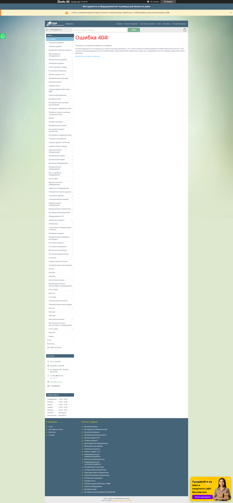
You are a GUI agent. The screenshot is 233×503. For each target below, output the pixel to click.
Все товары (51, 39)
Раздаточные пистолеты (58, 261)
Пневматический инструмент (60, 50)
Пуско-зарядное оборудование (55, 174)
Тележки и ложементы (57, 139)
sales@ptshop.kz (56, 382)
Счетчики (52, 258)
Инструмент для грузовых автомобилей (59, 103)
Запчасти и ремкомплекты (94, 459)
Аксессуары (53, 178)
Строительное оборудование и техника (60, 228)
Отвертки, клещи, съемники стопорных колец (59, 113)
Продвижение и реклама (58, 78)
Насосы (51, 269)
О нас (159, 24)
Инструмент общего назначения (56, 130)
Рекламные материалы (93, 478)
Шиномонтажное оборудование (55, 151)
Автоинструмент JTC (92, 438)
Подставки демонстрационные (96, 472)
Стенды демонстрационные (95, 470)
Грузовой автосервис (57, 159)
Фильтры (52, 276)
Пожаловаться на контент (123, 501)
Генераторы (53, 224)
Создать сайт (75, 2)
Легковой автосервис (57, 156)
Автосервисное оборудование (55, 55)
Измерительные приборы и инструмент (59, 238)
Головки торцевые (56, 122)
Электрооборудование (57, 95)
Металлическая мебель (58, 59)
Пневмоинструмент (56, 233)
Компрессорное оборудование (55, 204)
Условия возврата (179, 24)
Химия (51, 336)
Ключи (51, 118)
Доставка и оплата (148, 24)
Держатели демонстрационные (96, 475)
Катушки (52, 272)
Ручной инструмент (56, 42)
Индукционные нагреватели (60, 209)
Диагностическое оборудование (55, 183)
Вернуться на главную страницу (87, 56)
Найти (134, 30)
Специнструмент (55, 46)
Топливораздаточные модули (60, 265)
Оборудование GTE (56, 216)
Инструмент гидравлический (60, 108)
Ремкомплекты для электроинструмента (92, 463)
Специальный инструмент (59, 199)
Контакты (166, 24)
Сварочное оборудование (59, 188)
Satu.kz (127, 498)
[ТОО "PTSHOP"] (55, 23)
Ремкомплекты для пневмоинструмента (92, 455)
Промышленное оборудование (55, 168)
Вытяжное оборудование (58, 163)
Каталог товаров (131, 24)
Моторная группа (55, 82)
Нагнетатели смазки (56, 280)
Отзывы (51, 435)
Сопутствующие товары (58, 67)
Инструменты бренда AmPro (60, 212)
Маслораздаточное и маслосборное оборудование (60, 285)
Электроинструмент (56, 63)
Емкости (52, 293)
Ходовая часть (54, 86)
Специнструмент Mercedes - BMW (60, 90)
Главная (119, 24)
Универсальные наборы (58, 146)
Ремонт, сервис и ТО (57, 74)
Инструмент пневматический (60, 135)
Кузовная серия (55, 99)
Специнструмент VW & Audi (59, 142)
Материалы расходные (57, 125)
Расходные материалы (57, 71)
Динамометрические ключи (95, 435)
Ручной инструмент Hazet (59, 254)
